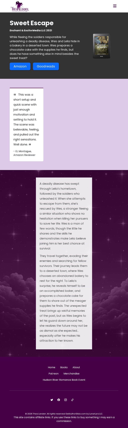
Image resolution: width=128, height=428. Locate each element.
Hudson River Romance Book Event (64, 380)
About (76, 367)
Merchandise (71, 373)
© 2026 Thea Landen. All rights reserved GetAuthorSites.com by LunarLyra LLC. (64, 413)
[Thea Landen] (19, 6)
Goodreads (46, 66)
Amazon (20, 66)
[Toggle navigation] (115, 6)
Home (51, 367)
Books (64, 367)
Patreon (54, 373)
